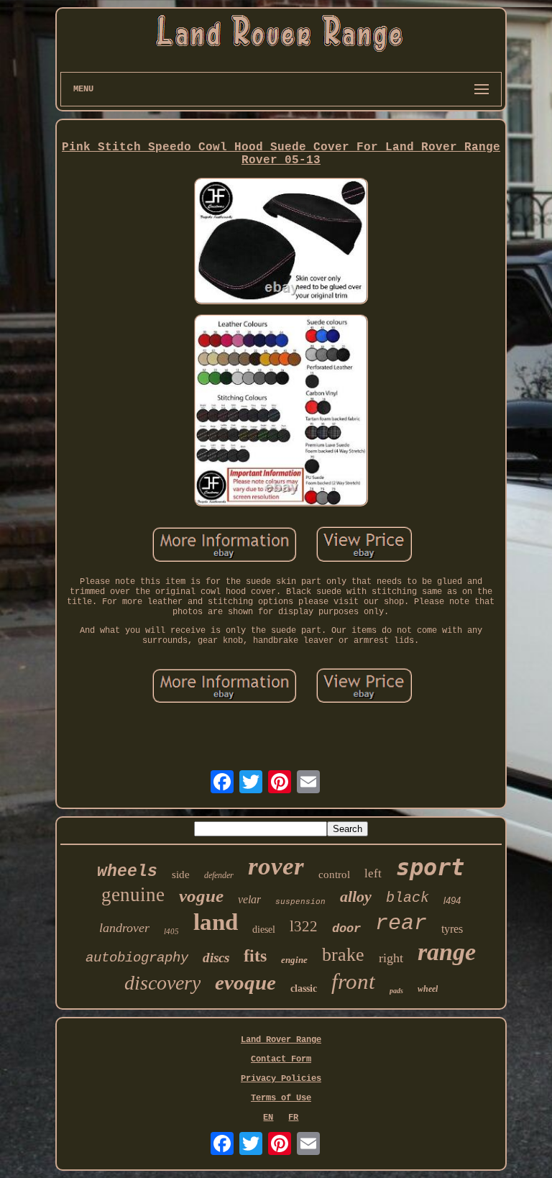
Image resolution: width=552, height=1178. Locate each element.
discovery (162, 983)
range (447, 952)
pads (396, 991)
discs (216, 957)
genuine (133, 894)
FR (293, 1118)
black (407, 898)
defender (219, 875)
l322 (304, 926)
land (215, 922)
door (346, 929)
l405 (171, 931)
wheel (428, 989)
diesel (263, 929)
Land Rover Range (281, 1040)
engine (294, 959)
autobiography (137, 958)
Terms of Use (281, 1098)
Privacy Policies (281, 1079)
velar (249, 899)
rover (276, 866)
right (391, 958)
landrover (124, 928)
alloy (356, 896)
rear (401, 923)
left (373, 873)
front (353, 981)
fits (255, 955)
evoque (245, 982)
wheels (127, 871)
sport (430, 867)
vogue (201, 895)
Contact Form (281, 1059)
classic (303, 988)
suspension (300, 902)
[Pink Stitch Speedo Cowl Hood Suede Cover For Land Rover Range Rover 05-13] (281, 242)
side (181, 874)
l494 (452, 900)
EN (268, 1118)
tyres (452, 929)
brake (343, 954)
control (334, 874)
